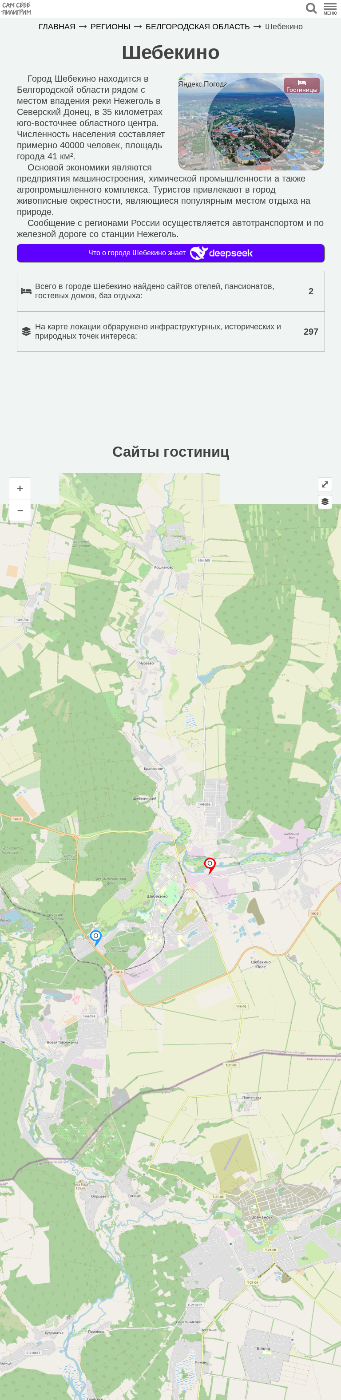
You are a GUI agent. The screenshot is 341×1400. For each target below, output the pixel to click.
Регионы (111, 26)
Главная (57, 26)
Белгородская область (198, 26)
